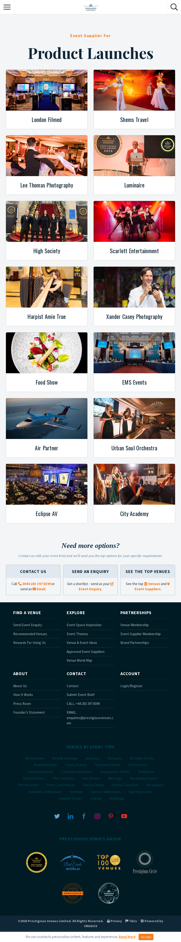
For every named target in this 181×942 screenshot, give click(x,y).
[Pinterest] (110, 815)
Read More (127, 936)
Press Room (22, 703)
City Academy (134, 513)
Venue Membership (134, 625)
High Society (46, 250)
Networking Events (144, 778)
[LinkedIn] (70, 815)
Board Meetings (45, 765)
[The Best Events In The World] (73, 874)
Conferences (138, 765)
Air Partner (46, 447)
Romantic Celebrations (45, 792)
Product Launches (125, 785)
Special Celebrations (106, 792)
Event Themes (77, 634)
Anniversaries (35, 758)
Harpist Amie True (46, 316)
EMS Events (134, 382)
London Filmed (47, 119)
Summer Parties (70, 798)
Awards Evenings (65, 758)
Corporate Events (40, 771)
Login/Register (131, 686)
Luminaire (134, 185)
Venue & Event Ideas (82, 642)
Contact (73, 686)
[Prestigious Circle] (145, 874)
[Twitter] (57, 815)
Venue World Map (79, 660)
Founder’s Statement (29, 712)
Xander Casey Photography (134, 316)
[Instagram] (97, 815)
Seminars (76, 792)
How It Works (23, 694)
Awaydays (92, 758)
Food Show (47, 382)
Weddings (117, 798)
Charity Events (76, 765)
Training (96, 798)
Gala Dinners (91, 778)
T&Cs (132, 921)
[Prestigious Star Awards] (36, 874)
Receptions (154, 785)
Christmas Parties (107, 765)
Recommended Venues (30, 634)
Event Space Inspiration (84, 625)
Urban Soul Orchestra (134, 447)
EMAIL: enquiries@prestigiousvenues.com (90, 717)
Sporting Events (140, 792)
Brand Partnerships (134, 642)
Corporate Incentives (76, 771)
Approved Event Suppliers (86, 651)
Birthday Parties (142, 758)
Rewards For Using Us (29, 642)
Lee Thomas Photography (46, 185)
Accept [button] (146, 937)
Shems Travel (134, 119)
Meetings (115, 778)
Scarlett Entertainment (134, 250)
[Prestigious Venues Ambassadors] (73, 905)
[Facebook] (83, 815)
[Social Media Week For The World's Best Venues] (109, 905)
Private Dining (93, 785)
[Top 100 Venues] (109, 874)
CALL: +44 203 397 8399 (83, 703)
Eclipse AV (47, 513)
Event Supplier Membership (140, 634)
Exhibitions (146, 771)
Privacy (116, 921)
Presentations (28, 785)
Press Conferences (61, 785)
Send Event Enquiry (27, 625)
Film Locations (63, 778)
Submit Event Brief (81, 694)
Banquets (115, 758)
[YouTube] (124, 815)
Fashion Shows (34, 778)
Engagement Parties (115, 771)
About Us (20, 686)
